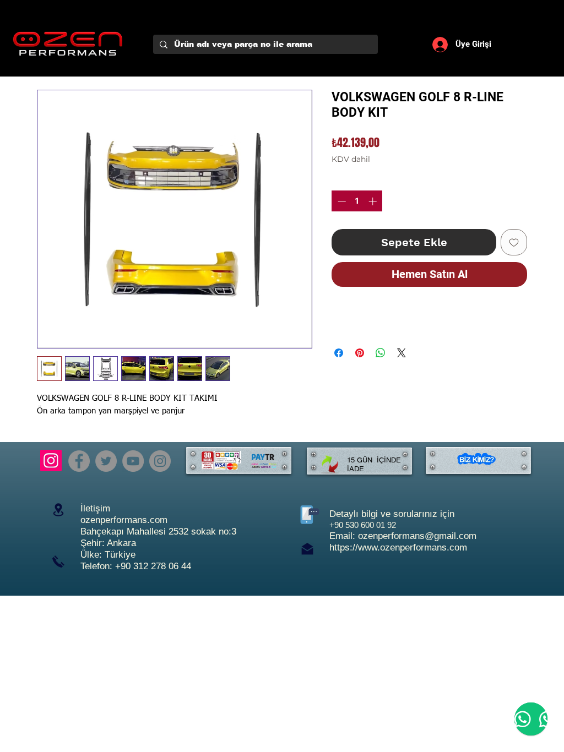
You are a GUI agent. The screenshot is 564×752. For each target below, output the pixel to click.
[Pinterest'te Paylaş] (359, 352)
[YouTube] (133, 461)
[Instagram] (51, 460)
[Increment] (373, 201)
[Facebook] (79, 461)
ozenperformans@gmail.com (417, 536)
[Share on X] (401, 352)
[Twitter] (106, 461)
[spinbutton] (357, 201)
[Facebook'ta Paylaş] (338, 352)
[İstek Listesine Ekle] (514, 242)
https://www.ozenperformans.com (398, 547)
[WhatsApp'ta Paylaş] (380, 352)
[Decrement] (340, 201)
